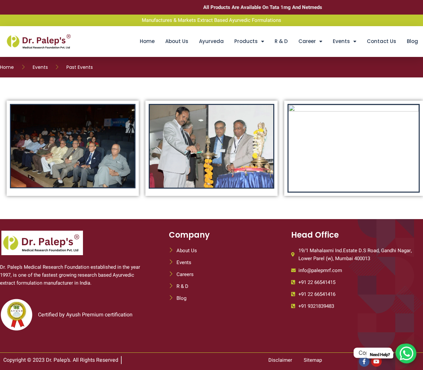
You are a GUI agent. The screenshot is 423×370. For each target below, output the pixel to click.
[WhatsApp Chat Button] (406, 353)
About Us (176, 41)
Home (147, 41)
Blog (412, 41)
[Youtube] (376, 361)
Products (246, 41)
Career (307, 41)
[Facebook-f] (364, 361)
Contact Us (381, 41)
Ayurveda (211, 41)
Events (341, 41)
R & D (281, 41)
